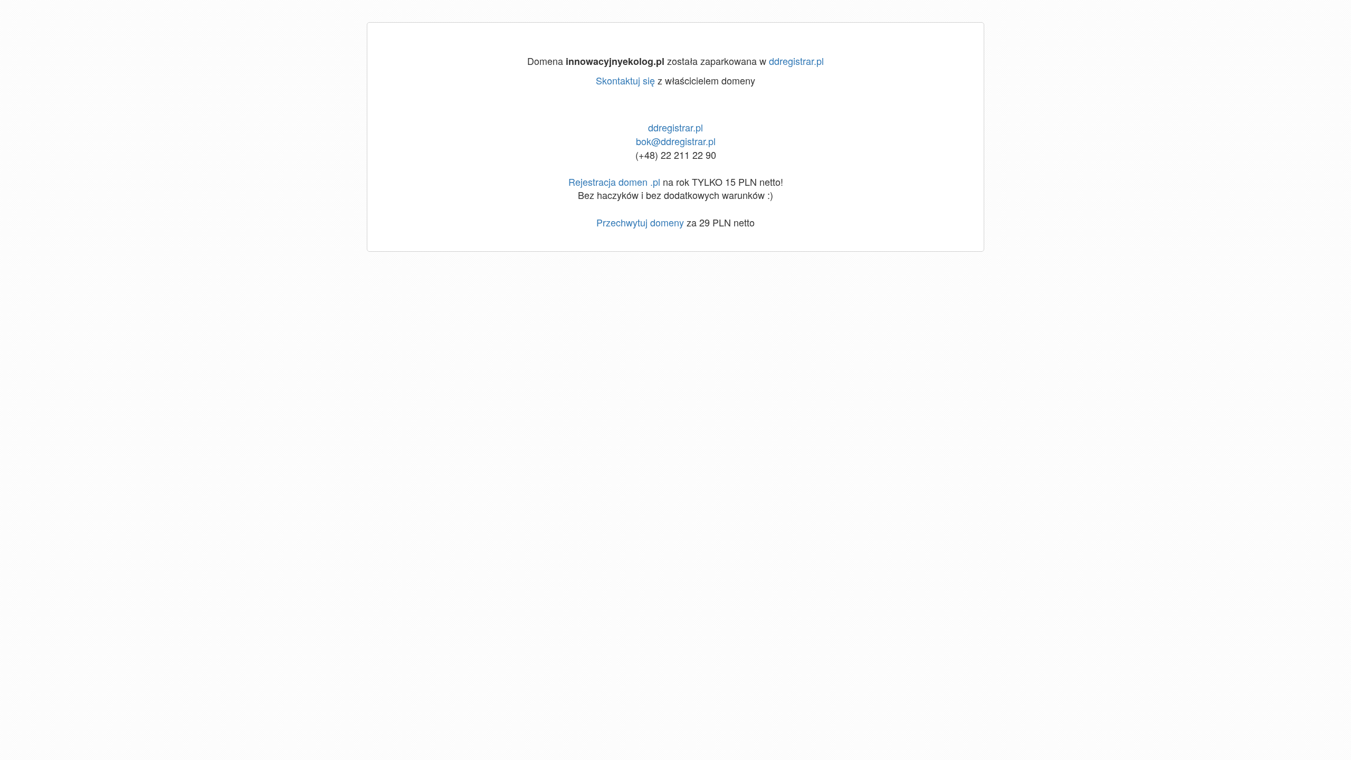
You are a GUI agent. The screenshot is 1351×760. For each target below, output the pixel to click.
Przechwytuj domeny (640, 222)
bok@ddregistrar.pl (676, 141)
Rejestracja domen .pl (614, 181)
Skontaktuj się (625, 80)
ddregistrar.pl (796, 61)
